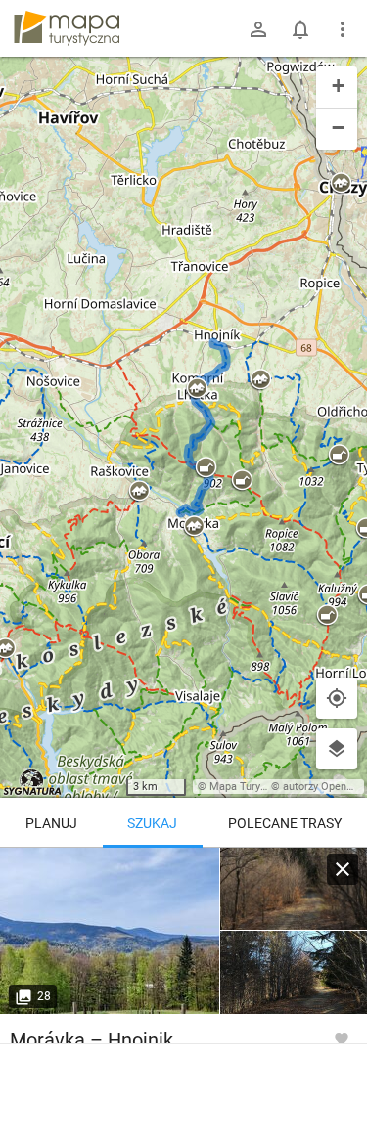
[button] (340, 184)
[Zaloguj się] (258, 29)
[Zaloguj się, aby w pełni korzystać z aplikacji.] (341, 1038)
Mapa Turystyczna (253, 786)
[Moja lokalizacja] (336, 698)
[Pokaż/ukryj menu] (342, 29)
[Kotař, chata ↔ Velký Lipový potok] (293, 889)
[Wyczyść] (342, 869)
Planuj (51, 823)
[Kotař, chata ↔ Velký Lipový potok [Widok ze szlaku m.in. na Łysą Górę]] (110, 931)
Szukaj (152, 823)
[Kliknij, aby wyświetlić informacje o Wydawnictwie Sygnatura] (33, 782)
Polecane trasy (285, 823)
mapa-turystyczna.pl (66, 28)
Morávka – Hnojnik (91, 1040)
